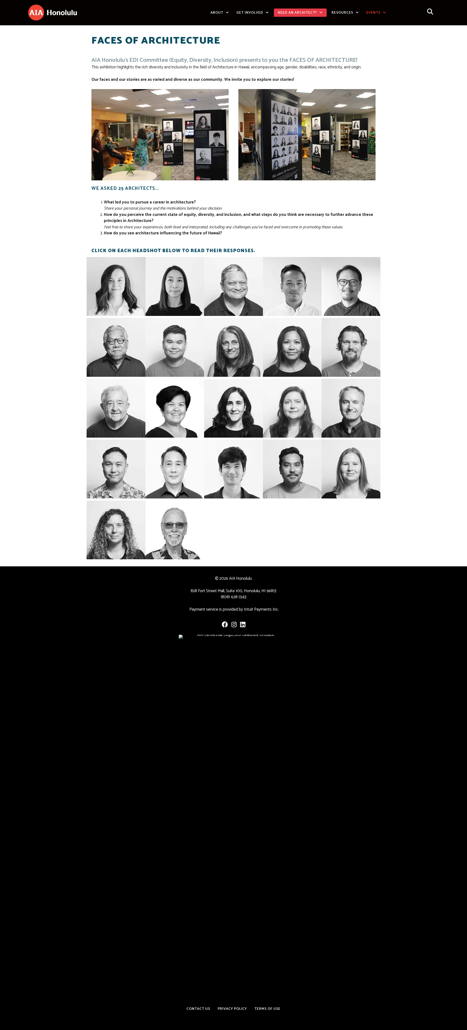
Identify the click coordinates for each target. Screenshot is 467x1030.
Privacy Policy (232, 1009)
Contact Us (198, 1009)
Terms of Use (267, 1009)
